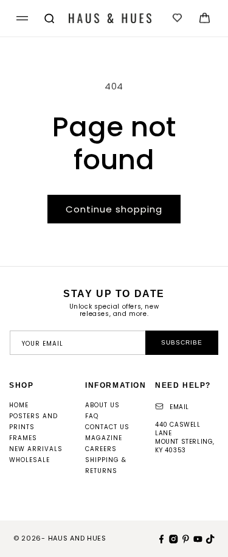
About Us (102, 405)
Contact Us (107, 427)
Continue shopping (114, 209)
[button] (20, 18)
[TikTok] (208, 538)
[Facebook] (160, 538)
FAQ (91, 416)
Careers (101, 449)
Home (19, 405)
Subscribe (181, 342)
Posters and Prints (33, 422)
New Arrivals (36, 449)
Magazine (103, 438)
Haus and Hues (77, 538)
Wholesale (29, 459)
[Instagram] (172, 538)
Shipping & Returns (105, 465)
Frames (23, 438)
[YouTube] (196, 538)
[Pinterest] (184, 538)
